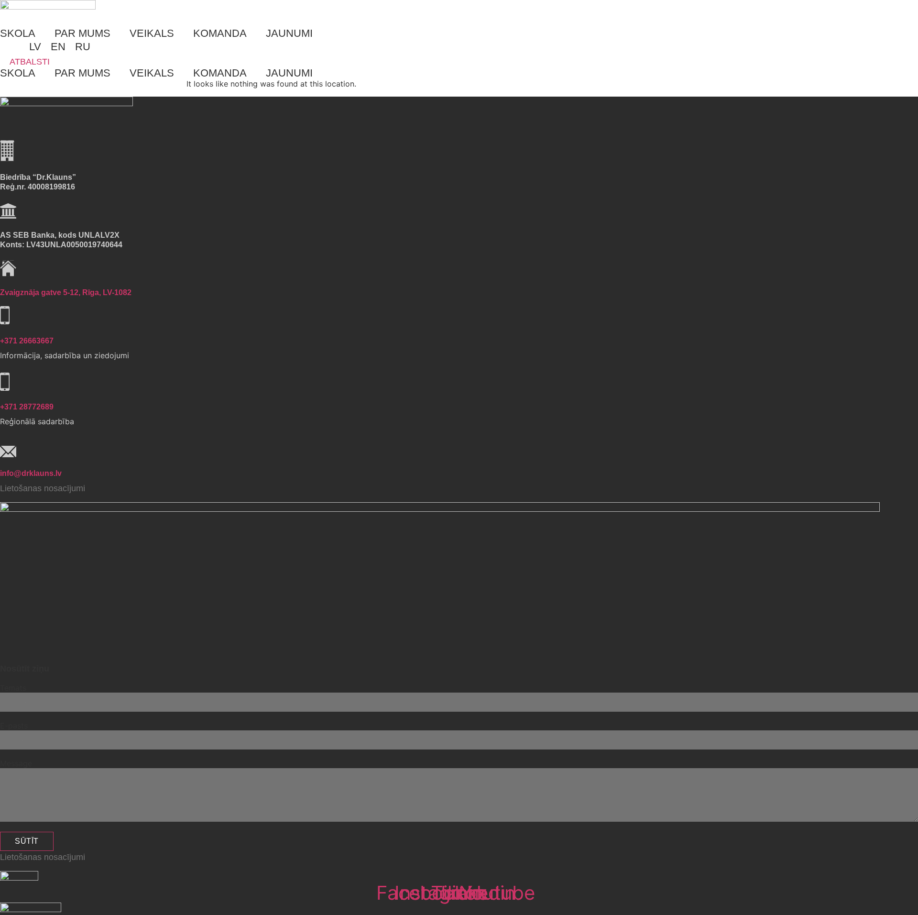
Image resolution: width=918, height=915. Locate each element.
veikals (152, 33)
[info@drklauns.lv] (8, 449)
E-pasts (14, 725)
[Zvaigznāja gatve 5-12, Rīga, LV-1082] (8, 268)
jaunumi (289, 33)
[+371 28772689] (5, 383)
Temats (13, 688)
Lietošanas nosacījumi (42, 488)
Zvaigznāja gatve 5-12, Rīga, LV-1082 (65, 292)
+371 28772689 (27, 407)
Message (16, 763)
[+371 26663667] (5, 316)
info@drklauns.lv (31, 473)
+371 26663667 (27, 341)
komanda (220, 33)
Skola (17, 33)
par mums (82, 33)
